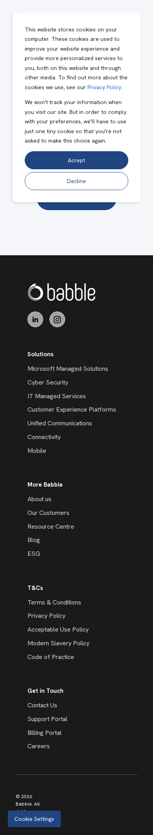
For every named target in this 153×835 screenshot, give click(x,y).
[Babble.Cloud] (61, 292)
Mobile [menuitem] (36, 451)
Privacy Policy (104, 87)
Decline (76, 181)
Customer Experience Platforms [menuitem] (71, 409)
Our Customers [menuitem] (48, 513)
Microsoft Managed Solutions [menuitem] (67, 368)
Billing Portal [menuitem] (44, 733)
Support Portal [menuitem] (47, 719)
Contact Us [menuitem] (42, 705)
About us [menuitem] (39, 499)
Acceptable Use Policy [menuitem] (58, 629)
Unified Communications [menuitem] (59, 423)
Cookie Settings (34, 818)
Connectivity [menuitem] (44, 437)
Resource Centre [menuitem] (50, 526)
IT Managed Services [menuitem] (56, 396)
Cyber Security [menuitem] (47, 382)
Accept (76, 160)
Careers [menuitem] (38, 746)
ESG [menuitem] (33, 553)
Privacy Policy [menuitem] (46, 616)
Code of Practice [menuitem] (50, 657)
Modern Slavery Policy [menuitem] (58, 643)
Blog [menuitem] (33, 540)
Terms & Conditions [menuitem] (54, 602)
